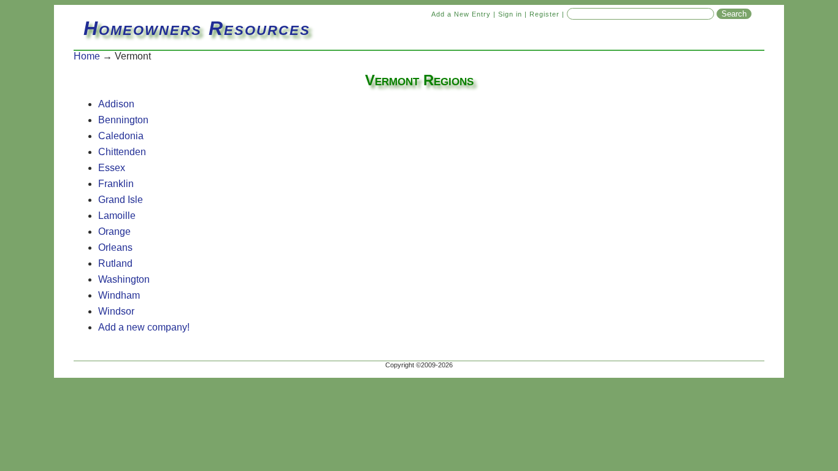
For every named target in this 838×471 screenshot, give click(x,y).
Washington (124, 279)
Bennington (123, 120)
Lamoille (117, 215)
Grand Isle (120, 199)
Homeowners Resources (196, 28)
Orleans (115, 247)
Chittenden (122, 152)
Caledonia (121, 136)
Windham (119, 295)
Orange (114, 231)
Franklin (116, 183)
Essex (111, 168)
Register (544, 14)
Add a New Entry (461, 14)
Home (87, 56)
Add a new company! (144, 327)
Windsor (116, 311)
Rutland (115, 263)
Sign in (510, 14)
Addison (116, 104)
